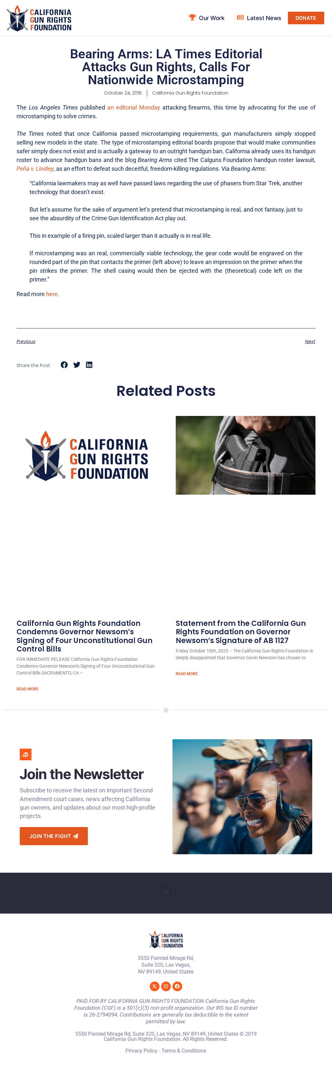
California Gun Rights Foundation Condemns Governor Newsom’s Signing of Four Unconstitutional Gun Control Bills (84, 636)
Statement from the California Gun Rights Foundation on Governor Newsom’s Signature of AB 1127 (241, 632)
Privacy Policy (141, 1051)
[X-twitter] (155, 986)
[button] (64, 365)
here (52, 294)
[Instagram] (166, 986)
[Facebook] (177, 986)
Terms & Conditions (183, 1051)
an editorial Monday (133, 107)
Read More (28, 689)
